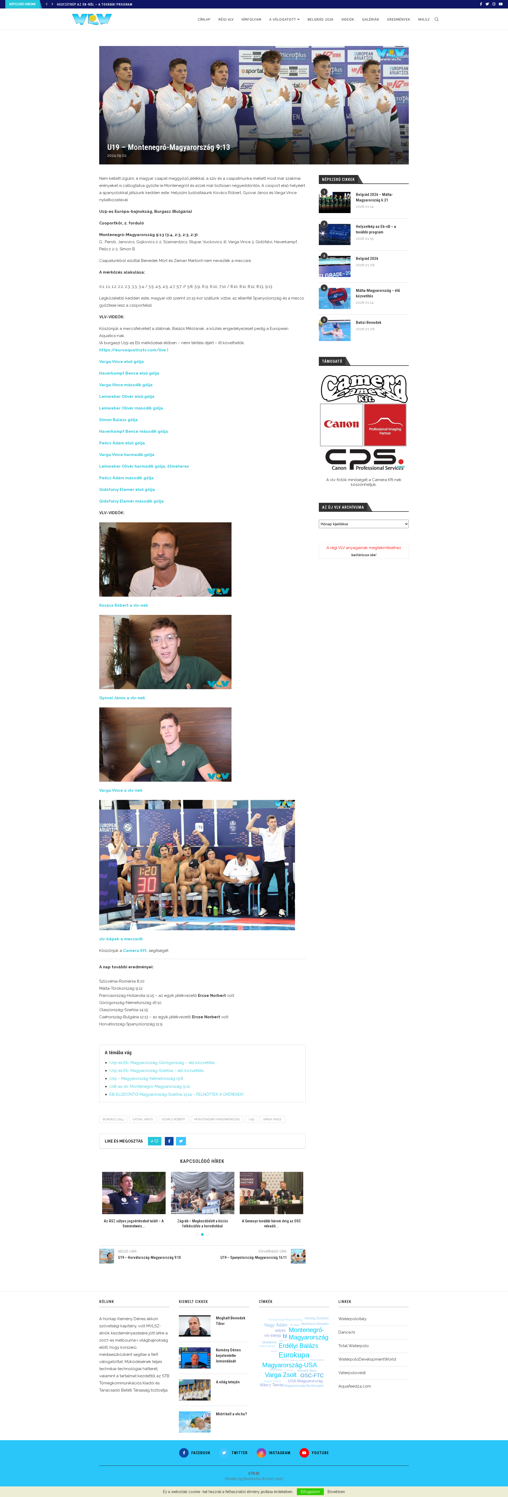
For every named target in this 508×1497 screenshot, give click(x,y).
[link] (132, 350)
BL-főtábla (295, 1325)
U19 (251, 1119)
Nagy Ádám (275, 1325)
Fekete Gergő (294, 1360)
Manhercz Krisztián (315, 1324)
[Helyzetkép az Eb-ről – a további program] (335, 234)
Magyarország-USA (289, 1365)
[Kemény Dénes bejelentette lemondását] (195, 1358)
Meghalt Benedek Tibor (230, 1321)
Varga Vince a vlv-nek (121, 790)
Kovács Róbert (173, 1119)
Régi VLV (226, 19)
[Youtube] (501, 4)
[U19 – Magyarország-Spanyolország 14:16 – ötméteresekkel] (271, 1193)
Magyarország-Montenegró (304, 1386)
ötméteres (269, 1342)
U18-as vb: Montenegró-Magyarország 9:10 (150, 1086)
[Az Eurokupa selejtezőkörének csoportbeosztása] (134, 1193)
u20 (281, 1340)
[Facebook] (481, 4)
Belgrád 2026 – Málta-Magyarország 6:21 (374, 197)
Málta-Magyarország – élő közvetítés (378, 293)
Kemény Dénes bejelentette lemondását (228, 1356)
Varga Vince (272, 1119)
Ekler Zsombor (317, 1360)
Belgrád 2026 (68, 4)
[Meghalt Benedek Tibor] (195, 1326)
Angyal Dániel (272, 1381)
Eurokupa (294, 1355)
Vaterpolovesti (352, 1372)
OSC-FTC (312, 1375)
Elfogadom (310, 1492)
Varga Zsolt (281, 1374)
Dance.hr (346, 1332)
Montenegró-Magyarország (217, 1119)
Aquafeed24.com (354, 1386)
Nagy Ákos (302, 1360)
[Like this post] (156, 1141)
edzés (280, 1330)
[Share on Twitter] (181, 1141)
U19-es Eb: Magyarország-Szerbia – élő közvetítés (156, 1070)
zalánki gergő (267, 1345)
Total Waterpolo (353, 1345)
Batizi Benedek (368, 322)
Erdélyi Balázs (298, 1345)
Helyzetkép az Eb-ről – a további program (376, 229)
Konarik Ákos (306, 1370)
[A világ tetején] (195, 1390)
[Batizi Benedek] (335, 330)
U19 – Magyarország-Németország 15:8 (146, 1078)
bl (285, 1336)
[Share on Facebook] (169, 1141)
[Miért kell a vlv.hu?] (195, 1421)
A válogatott (282, 19)
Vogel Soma (298, 1350)
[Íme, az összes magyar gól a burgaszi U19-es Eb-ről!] (202, 1193)
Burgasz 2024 (113, 1119)
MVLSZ (424, 19)
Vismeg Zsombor (317, 1318)
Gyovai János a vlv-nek (122, 697)
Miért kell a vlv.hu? (231, 1414)
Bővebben (336, 1492)
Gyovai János (143, 1119)
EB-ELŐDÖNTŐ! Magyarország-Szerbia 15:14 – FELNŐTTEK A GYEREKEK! (176, 1094)
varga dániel (289, 1370)
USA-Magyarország (305, 1381)
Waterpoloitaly (352, 1318)
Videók (347, 19)
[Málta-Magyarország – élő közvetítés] (335, 298)
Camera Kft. (135, 950)
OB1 (286, 1340)
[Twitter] (487, 4)
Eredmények (398, 19)
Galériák (370, 19)
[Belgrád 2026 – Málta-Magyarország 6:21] (335, 202)
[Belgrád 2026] (335, 266)
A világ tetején (228, 1382)
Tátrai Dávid (285, 1360)
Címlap (204, 19)
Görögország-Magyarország (285, 1319)
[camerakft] (364, 422)
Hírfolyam (251, 19)
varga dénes (274, 1351)
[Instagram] (493, 4)
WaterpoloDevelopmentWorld (367, 1359)
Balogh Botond (275, 1370)
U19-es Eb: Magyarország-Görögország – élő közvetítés (162, 1062)
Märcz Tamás (272, 1385)
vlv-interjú (272, 1335)
